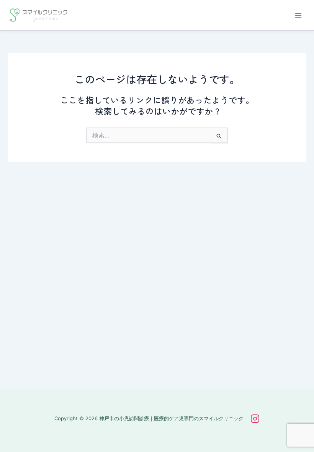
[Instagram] (255, 418)
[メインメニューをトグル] (298, 15)
